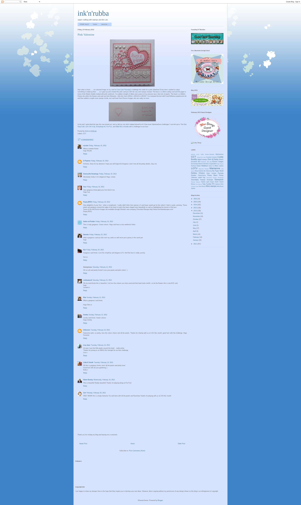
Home (95, 24)
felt (204, 163)
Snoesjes (210, 180)
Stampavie (218, 180)
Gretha (85, 315)
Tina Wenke (199, 184)
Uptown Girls (219, 184)
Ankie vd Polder (89, 221)
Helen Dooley (88, 380)
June (195, 225)
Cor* (84, 393)
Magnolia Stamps (204, 168)
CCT (84, 133)
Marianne (215, 168)
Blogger (160, 500)
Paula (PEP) (87, 202)
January (196, 240)
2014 (195, 205)
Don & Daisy (213, 159)
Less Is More (213, 166)
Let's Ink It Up (90, 126)
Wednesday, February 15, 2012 (104, 380)
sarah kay (201, 177)
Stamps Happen (195, 182)
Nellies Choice (198, 173)
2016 (195, 199)
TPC (213, 184)
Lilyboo (221, 166)
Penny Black (212, 175)
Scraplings (220, 177)
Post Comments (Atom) (137, 451)
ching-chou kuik (201, 157)
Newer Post (83, 443)
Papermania (202, 175)
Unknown (86, 330)
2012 (195, 211)
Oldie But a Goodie (122, 126)
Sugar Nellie (214, 182)
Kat (84, 250)
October (196, 219)
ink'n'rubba (93, 13)
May (194, 228)
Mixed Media (199, 171)
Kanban (193, 166)
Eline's (221, 159)
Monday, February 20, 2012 (96, 393)
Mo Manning (208, 171)
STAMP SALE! (84, 24)
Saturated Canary (211, 177)
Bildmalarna (219, 154)
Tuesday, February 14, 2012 (100, 330)
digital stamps (202, 159)
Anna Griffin (200, 154)
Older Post (181, 443)
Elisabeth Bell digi (206, 161)
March (195, 234)
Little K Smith (88, 362)
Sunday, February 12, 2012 (96, 297)
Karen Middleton (202, 166)
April (194, 231)
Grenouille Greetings (90, 174)
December (196, 213)
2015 (195, 202)
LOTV (194, 168)
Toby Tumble (206, 184)
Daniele (86, 234)
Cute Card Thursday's (124, 90)
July (194, 222)
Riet (84, 297)
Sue (84, 187)
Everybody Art (101, 126)
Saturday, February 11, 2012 (102, 267)
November (196, 216)
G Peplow (86, 161)
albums (193, 154)
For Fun (109, 126)
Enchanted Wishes (197, 163)
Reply (85, 154)
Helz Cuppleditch (211, 163)
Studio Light (205, 182)
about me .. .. (105, 24)
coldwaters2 (87, 280)
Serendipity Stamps (198, 180)
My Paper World (217, 171)
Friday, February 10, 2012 (97, 145)
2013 (195, 208)
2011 (195, 244)
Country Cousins (211, 157)
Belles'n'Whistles (209, 154)
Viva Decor (202, 186)
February (196, 237)
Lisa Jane (86, 345)
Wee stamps (211, 186)
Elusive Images (217, 161)
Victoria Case (194, 186)
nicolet (85, 145)
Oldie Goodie (211, 173)
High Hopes (220, 163)
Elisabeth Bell (195, 161)
